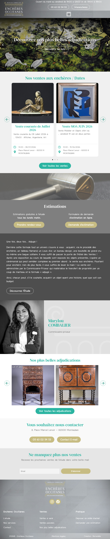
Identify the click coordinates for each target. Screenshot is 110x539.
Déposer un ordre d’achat (88, 518)
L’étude (6, 518)
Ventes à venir (46, 518)
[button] (69, 14)
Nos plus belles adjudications (53, 527)
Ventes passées (47, 523)
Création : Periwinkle (92, 536)
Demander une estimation (88, 523)
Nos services (9, 523)
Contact (7, 527)
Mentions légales (59, 536)
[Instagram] (52, 501)
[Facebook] (58, 501)
